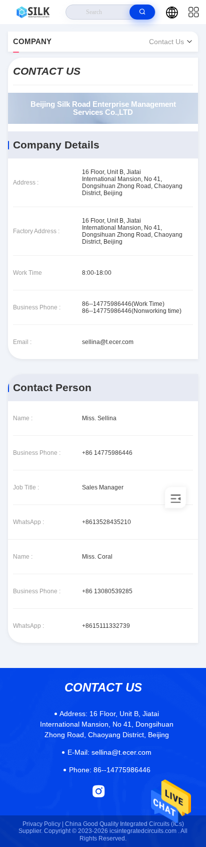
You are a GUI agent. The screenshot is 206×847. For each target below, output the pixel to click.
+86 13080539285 (107, 591)
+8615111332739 (106, 625)
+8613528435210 (106, 522)
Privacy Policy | (43, 823)
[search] (142, 12)
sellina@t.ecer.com (108, 342)
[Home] (33, 12)
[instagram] (99, 791)
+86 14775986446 (107, 452)
